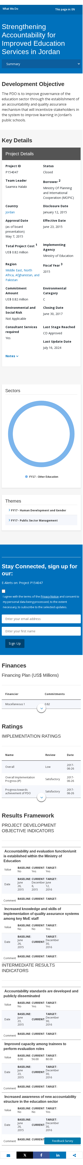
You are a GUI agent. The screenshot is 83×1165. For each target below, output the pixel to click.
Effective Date (54, 220)
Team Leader (16, 180)
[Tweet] (24, 1155)
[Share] (41, 1155)
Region (11, 264)
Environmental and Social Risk (20, 310)
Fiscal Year (53, 264)
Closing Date (53, 307)
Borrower (51, 181)
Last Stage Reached (59, 327)
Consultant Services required (21, 329)
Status (48, 166)
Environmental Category (54, 290)
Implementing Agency (54, 247)
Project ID (13, 166)
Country (12, 206)
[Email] (8, 1155)
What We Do (10, 9)
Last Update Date (57, 341)
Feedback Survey (62, 1141)
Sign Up (15, 643)
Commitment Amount (16, 290)
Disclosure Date (55, 206)
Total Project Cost (21, 245)
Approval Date (17, 220)
